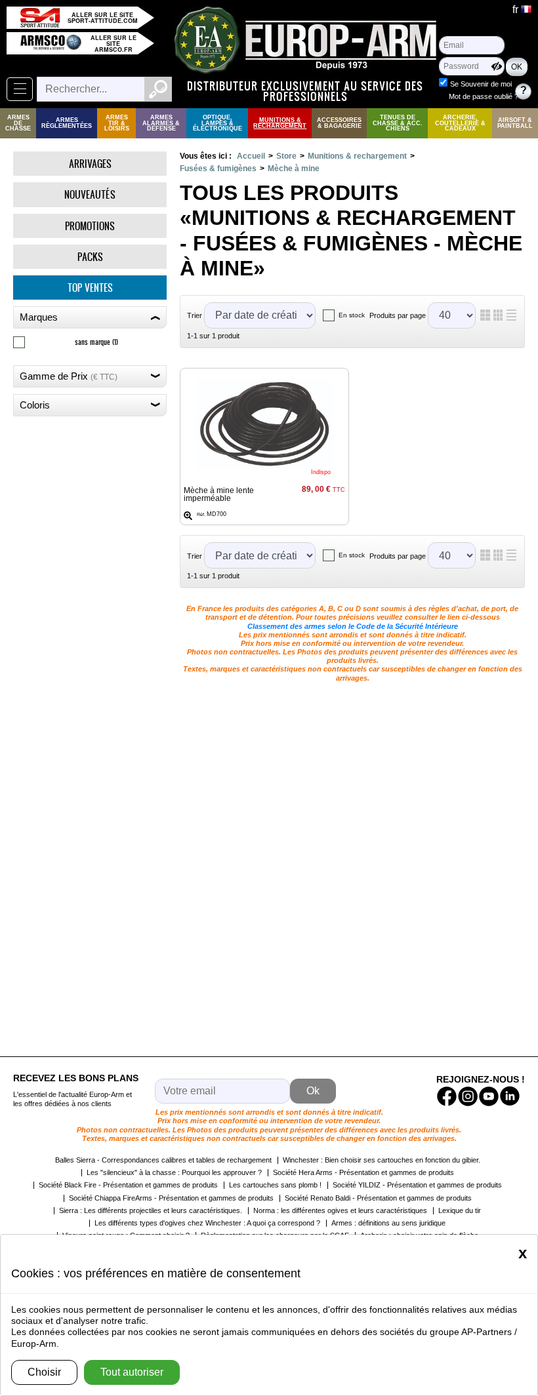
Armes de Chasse (18, 123)
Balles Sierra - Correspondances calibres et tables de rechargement (163, 1160)
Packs (90, 257)
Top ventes (90, 287)
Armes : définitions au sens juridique (388, 1223)
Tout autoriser (131, 1372)
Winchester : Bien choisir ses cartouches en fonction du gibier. (381, 1160)
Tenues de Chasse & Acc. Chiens (398, 123)
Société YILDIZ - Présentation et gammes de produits (417, 1185)
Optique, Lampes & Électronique (217, 123)
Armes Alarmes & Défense (161, 123)
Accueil (251, 156)
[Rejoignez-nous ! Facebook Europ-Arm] (446, 1096)
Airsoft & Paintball (515, 123)
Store (286, 156)
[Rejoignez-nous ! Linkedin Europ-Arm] (509, 1096)
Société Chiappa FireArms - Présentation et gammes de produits (171, 1198)
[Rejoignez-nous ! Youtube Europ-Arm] (488, 1096)
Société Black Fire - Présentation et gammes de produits (128, 1185)
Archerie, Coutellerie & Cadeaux (460, 123)
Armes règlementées (66, 123)
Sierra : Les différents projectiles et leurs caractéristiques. (150, 1210)
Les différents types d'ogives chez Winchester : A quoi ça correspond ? (207, 1223)
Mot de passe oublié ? (483, 96)
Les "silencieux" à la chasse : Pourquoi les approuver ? (174, 1172)
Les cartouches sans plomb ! (275, 1185)
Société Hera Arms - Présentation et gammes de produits (363, 1172)
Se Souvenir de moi (481, 84)
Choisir (44, 1372)
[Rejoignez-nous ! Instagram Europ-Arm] (467, 1096)
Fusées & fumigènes (218, 168)
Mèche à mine (294, 168)
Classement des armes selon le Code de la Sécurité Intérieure (352, 626)
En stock (352, 315)
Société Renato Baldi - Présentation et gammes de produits (378, 1198)
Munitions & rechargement (279, 123)
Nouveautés (89, 194)
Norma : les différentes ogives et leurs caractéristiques (340, 1210)
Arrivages (90, 163)
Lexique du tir (459, 1210)
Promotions (90, 226)
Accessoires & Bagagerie (339, 123)
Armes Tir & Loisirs (116, 123)
